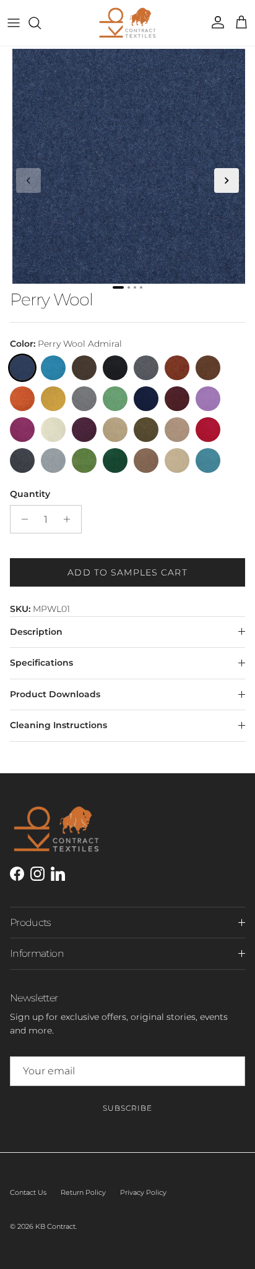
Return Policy (83, 1192)
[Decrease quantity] (21, 519)
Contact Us (28, 1192)
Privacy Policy (143, 1192)
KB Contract (55, 1226)
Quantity (30, 493)
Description (36, 631)
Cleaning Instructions (58, 725)
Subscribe (127, 1108)
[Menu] (13, 22)
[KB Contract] (127, 23)
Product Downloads (55, 694)
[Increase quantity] (70, 519)
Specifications (41, 662)
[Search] (40, 22)
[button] (28, 180)
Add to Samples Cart (127, 572)
